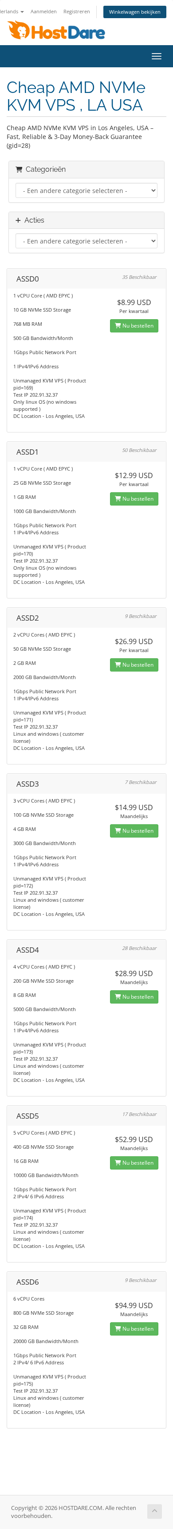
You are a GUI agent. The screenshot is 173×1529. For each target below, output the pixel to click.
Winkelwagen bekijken (135, 11)
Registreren (76, 11)
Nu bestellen (137, 325)
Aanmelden (44, 11)
